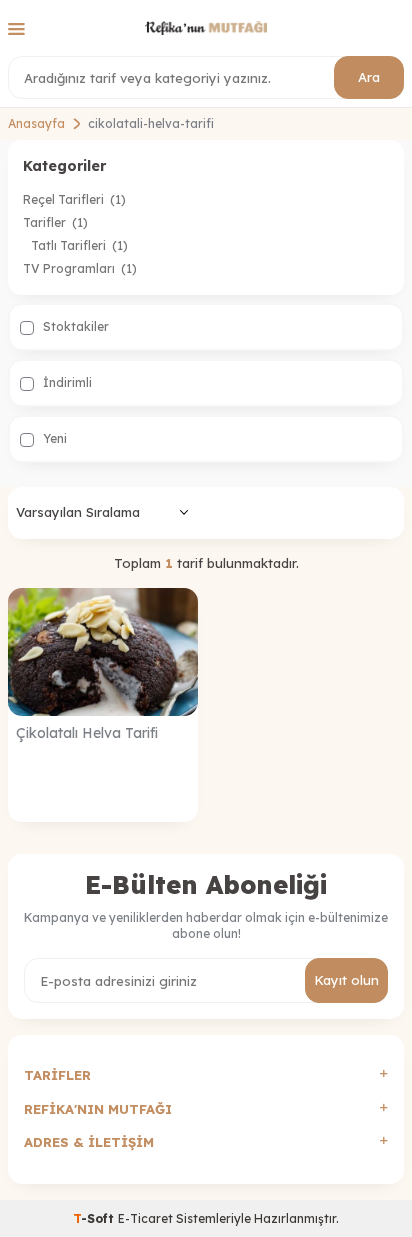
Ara (369, 77)
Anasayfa (36, 123)
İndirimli (66, 382)
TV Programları (80, 268)
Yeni (53, 438)
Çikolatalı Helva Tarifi (87, 733)
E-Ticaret (145, 1218)
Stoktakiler (74, 326)
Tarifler (55, 222)
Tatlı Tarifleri (79, 245)
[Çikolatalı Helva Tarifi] (103, 651)
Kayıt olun (346, 980)
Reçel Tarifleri (74, 199)
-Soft (95, 1218)
